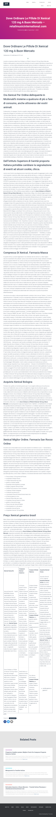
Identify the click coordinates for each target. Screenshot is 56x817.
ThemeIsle (50, 814)
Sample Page (48, 807)
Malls (22, 807)
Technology (42, 2)
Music (42, 5)
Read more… (25, 759)
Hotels (17, 807)
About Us (49, 5)
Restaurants (34, 807)
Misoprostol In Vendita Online (15, 770)
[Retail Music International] (6, 4)
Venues (33, 2)
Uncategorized (13, 718)
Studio (49, 2)
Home (27, 2)
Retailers (41, 807)
